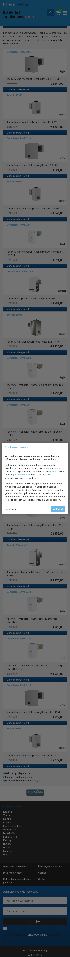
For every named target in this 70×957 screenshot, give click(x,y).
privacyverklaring (22, 474)
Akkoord (58, 509)
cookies (52, 471)
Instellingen (11, 509)
